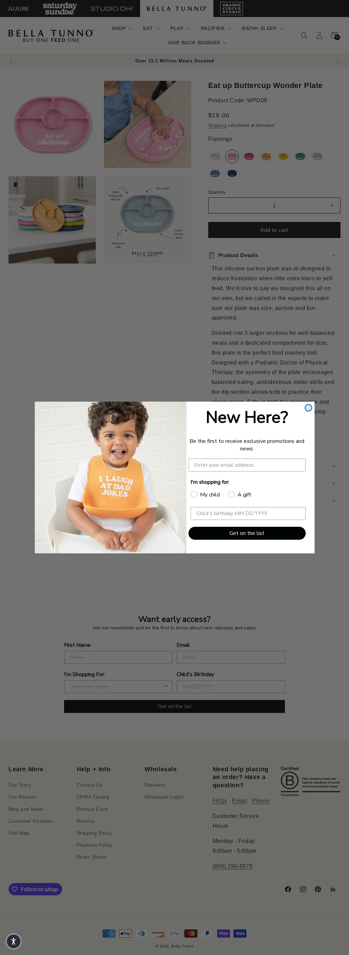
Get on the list (246, 533)
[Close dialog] (308, 407)
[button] (13, 941)
